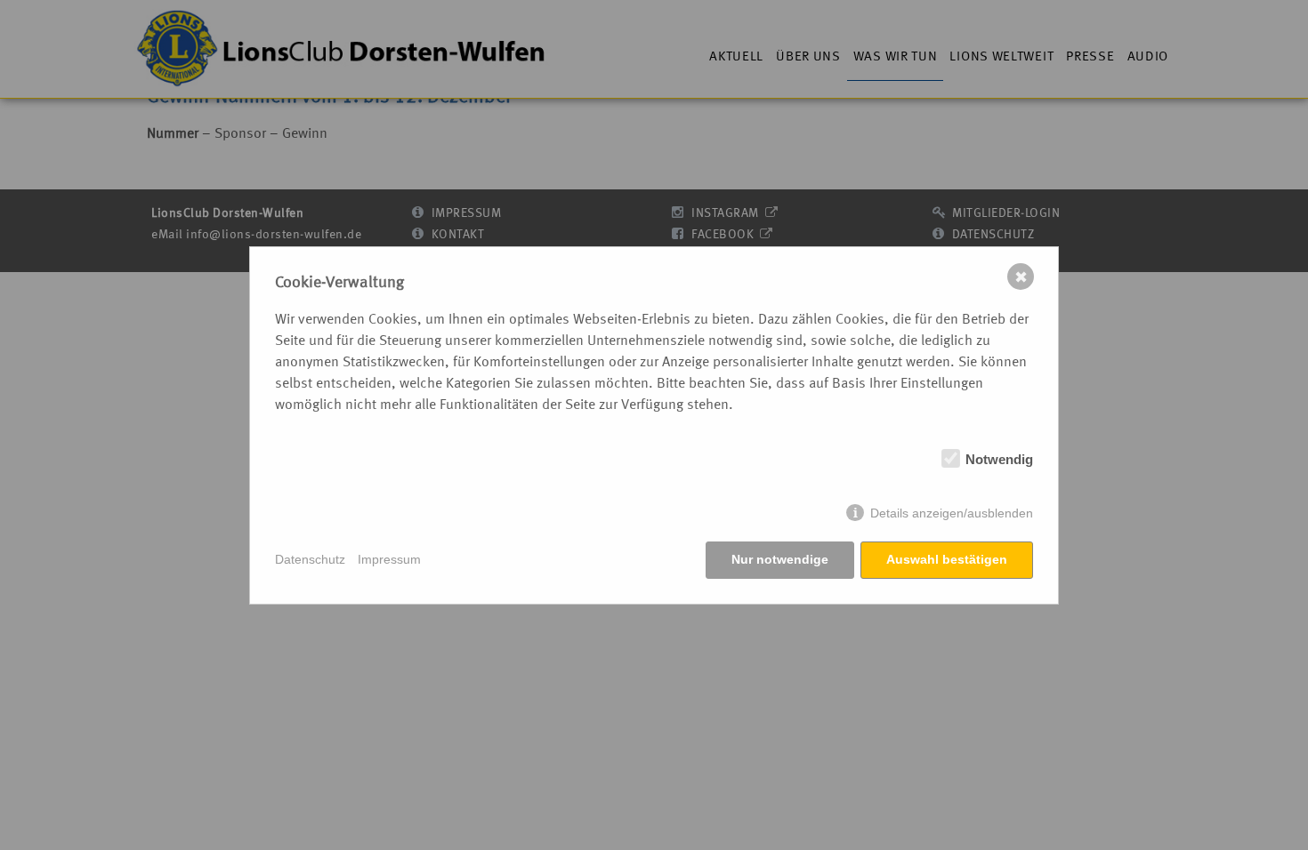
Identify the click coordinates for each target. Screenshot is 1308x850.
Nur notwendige (779, 559)
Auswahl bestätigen (946, 559)
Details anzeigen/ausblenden (951, 513)
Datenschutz (310, 559)
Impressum (389, 559)
